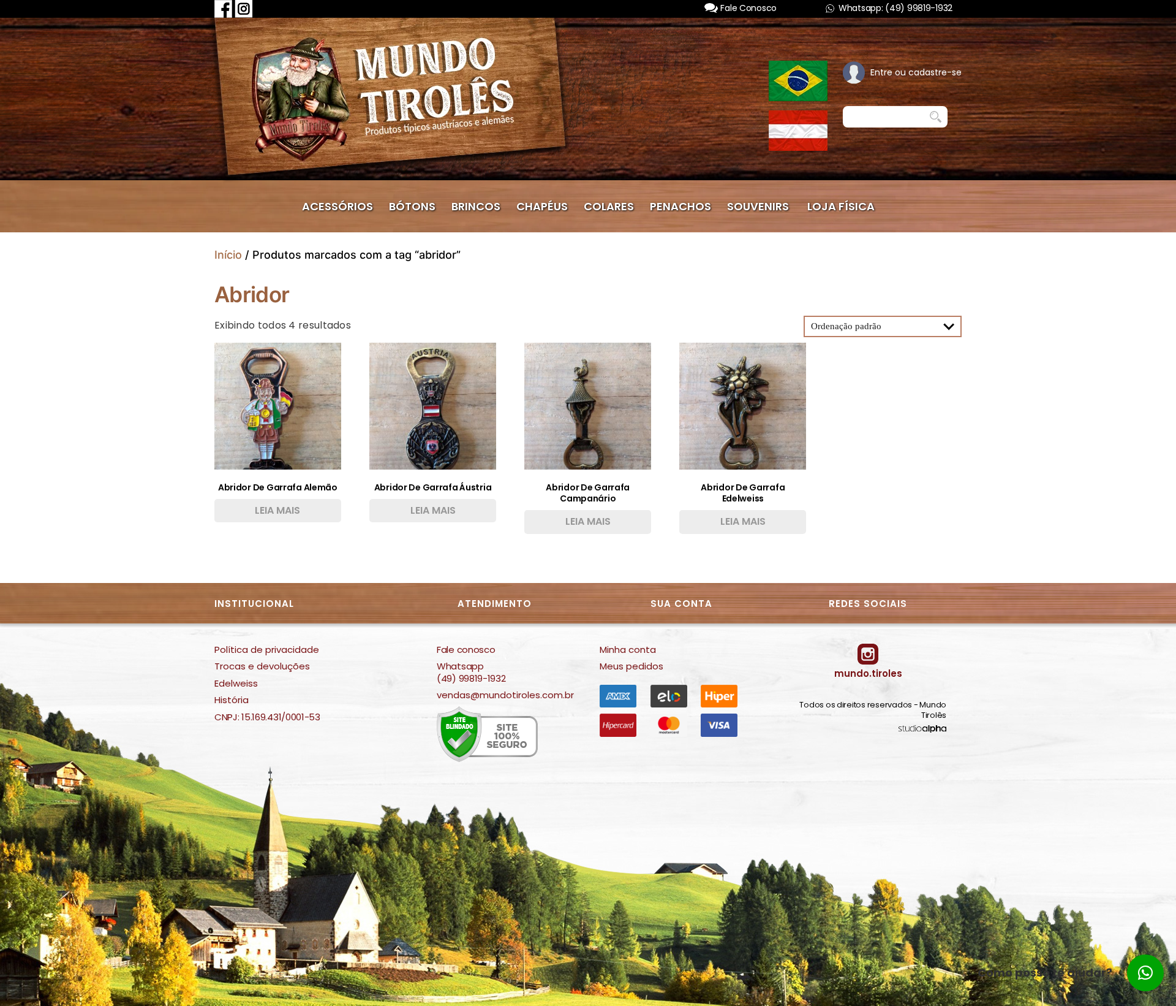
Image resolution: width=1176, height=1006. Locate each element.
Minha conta (628, 650)
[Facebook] (223, 8)
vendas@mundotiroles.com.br (505, 695)
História (231, 700)
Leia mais (277, 510)
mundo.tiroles (868, 673)
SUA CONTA (681, 603)
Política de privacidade (266, 650)
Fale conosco (466, 650)
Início (228, 254)
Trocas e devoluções (262, 666)
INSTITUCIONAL (254, 603)
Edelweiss (236, 683)
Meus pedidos (631, 666)
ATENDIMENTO (495, 603)
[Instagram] (244, 8)
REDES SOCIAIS (868, 603)
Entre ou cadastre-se (916, 72)
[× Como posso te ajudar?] (1145, 973)
